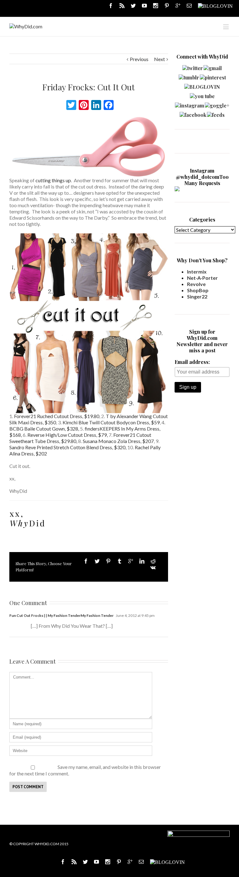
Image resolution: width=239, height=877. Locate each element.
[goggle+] (217, 104)
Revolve (196, 284)
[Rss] (122, 5)
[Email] (189, 5)
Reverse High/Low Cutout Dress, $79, (67, 435)
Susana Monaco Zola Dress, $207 (118, 441)
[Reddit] (153, 561)
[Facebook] (110, 5)
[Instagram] (155, 5)
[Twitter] (133, 5)
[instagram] (189, 104)
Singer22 (197, 296)
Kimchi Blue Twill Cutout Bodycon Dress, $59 (111, 422)
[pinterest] (212, 76)
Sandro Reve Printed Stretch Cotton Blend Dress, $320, (67, 447)
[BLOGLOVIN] (215, 5)
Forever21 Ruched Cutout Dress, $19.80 (56, 416)
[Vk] (153, 567)
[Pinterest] (166, 5)
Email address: (192, 362)
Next (159, 59)
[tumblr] (188, 76)
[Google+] (130, 561)
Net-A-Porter (202, 278)
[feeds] (216, 113)
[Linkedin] (141, 561)
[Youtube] (144, 5)
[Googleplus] (178, 5)
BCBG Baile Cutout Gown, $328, (44, 428)
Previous (139, 59)
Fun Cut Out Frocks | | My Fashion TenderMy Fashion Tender (61, 615)
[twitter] (192, 66)
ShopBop (198, 290)
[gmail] (212, 66)
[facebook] (193, 113)
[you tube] (202, 94)
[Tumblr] (119, 561)
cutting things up (53, 180)
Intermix (197, 271)
